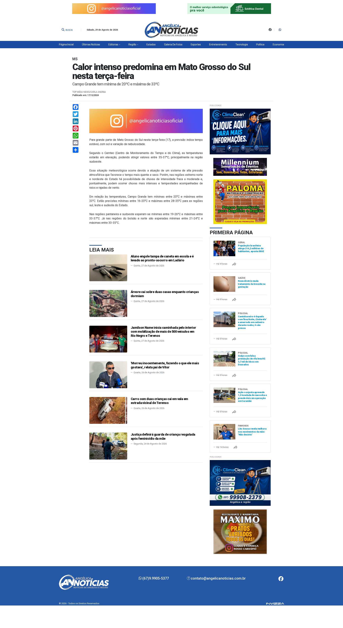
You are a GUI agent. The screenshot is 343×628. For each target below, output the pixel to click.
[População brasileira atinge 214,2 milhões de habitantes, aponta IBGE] (224, 248)
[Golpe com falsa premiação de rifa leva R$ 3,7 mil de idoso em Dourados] (224, 358)
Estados (151, 44)
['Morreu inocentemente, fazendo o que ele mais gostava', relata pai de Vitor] (108, 374)
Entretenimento (218, 44)
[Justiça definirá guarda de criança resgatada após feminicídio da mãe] (108, 446)
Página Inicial (66, 44)
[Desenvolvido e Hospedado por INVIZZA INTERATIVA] (275, 603)
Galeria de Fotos (173, 44)
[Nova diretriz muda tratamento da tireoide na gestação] (224, 283)
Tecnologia (241, 44)
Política (260, 44)
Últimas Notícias (91, 44)
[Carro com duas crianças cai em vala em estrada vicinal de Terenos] (108, 410)
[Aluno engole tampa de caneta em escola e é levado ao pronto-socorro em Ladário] (108, 267)
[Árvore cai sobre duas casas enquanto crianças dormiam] (108, 303)
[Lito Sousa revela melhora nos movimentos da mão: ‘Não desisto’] (224, 431)
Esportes (196, 44)
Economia (278, 44)
